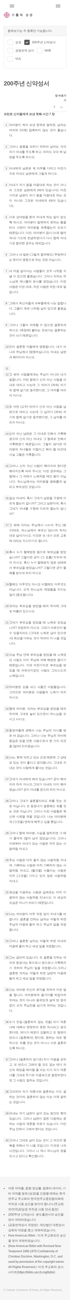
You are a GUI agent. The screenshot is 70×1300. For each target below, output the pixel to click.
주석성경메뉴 (12, 5)
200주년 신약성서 (44, 42)
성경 (18, 42)
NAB (48, 50)
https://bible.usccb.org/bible (36, 1272)
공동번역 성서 (24, 50)
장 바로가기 (60, 98)
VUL (18, 58)
